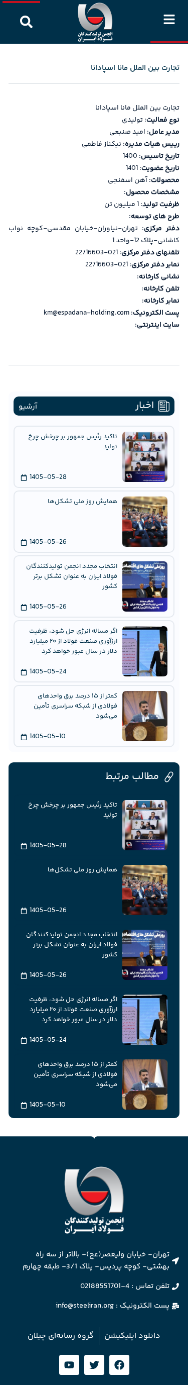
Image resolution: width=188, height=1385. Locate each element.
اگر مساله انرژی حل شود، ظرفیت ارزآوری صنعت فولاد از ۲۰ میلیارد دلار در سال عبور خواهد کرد (73, 641)
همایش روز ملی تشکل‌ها (82, 502)
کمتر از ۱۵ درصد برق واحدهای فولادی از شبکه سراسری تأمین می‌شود (75, 706)
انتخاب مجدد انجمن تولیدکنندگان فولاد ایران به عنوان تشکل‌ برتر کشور (71, 576)
